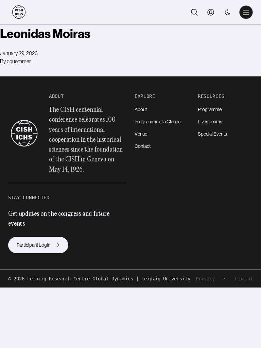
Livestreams (210, 121)
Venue (141, 134)
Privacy (205, 278)
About (141, 109)
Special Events (212, 134)
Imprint (243, 278)
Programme (210, 109)
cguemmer (19, 61)
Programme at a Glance (157, 121)
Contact (143, 146)
